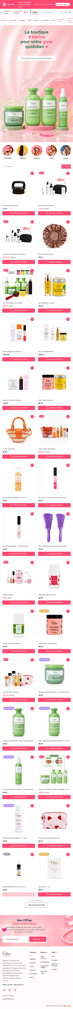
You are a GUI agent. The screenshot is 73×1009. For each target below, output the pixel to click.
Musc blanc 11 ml (44, 887)
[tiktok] (10, 990)
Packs (54, 20)
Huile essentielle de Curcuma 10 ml (14, 887)
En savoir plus (62, 4)
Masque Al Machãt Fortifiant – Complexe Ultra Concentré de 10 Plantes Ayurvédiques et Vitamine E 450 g (54, 692)
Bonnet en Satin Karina (45, 254)
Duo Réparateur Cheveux (46, 303)
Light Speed (67, 1006)
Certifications (45, 962)
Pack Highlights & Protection (12, 351)
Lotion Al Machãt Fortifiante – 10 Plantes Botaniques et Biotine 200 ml (19, 789)
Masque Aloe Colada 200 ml (47, 643)
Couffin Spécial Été (9, 449)
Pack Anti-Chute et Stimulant (12, 400)
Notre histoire (43, 957)
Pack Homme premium (46, 205)
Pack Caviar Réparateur (46, 351)
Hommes (33, 970)
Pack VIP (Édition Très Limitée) (12, 303)
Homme (36, 20)
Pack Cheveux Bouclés (45, 400)
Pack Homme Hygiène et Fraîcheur (14, 254)
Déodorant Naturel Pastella (47, 595)
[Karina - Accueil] (34, 12)
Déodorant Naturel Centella (12, 643)
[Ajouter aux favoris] (32, 173)
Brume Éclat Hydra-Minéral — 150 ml (15, 838)
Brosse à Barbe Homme (10, 205)
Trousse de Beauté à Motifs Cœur (49, 838)
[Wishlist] (65, 12)
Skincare (22, 20)
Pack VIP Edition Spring (10, 692)
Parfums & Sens (61, 20)
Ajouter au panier (20, 213)
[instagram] (4, 990)
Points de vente (7, 12)
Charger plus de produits (36, 905)
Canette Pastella (8, 595)
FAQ (53, 956)
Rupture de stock (20, 894)
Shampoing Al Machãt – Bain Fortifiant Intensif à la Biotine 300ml (19, 741)
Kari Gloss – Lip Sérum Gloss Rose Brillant (52, 497)
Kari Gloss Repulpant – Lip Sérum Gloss (15, 546)
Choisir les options (20, 310)
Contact (54, 969)
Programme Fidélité (21, 12)
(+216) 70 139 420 (7, 996)
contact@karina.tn (8, 999)
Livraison (55, 960)
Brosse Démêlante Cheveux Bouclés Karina (52, 546)
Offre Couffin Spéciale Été (46, 449)
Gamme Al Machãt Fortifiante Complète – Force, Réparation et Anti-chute (54, 789)
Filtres (67, 166)
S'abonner (36, 939)
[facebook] (15, 990)
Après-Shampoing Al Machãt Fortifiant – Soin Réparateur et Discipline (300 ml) (54, 741)
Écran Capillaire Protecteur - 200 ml (14, 497)
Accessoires (45, 20)
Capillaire (12, 20)
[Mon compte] (61, 12)
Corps (29, 20)
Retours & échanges (55, 965)
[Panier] (69, 12)
